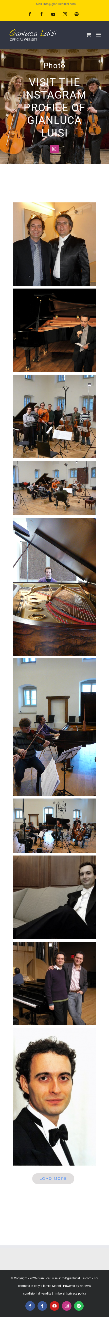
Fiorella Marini (51, 1286)
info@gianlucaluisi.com (75, 1278)
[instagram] (54, 149)
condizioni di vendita (37, 1293)
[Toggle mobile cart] (88, 34)
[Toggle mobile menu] (98, 34)
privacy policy (76, 1293)
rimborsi (59, 1293)
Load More (53, 1178)
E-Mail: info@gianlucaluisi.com (54, 4)
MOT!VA (85, 1286)
